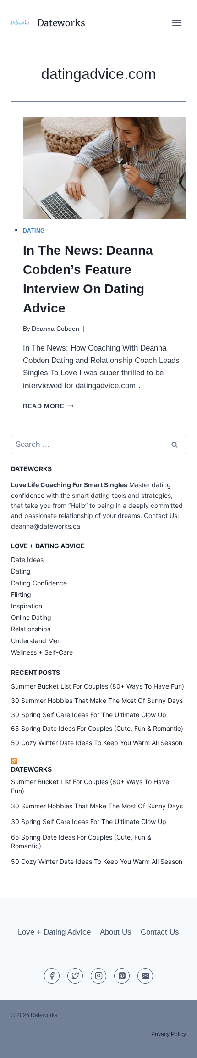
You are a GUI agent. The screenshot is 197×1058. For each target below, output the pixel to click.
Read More (48, 406)
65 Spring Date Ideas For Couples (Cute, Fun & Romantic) (97, 728)
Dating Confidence (39, 583)
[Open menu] (176, 23)
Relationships (30, 629)
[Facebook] (52, 976)
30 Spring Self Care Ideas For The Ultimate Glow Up (88, 714)
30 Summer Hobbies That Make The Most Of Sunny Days (97, 700)
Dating (34, 231)
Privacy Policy (168, 1034)
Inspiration (26, 606)
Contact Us (160, 932)
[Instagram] (98, 976)
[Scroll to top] (173, 1044)
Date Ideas (27, 559)
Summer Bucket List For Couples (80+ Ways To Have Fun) (97, 686)
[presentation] (104, 168)
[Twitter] (75, 976)
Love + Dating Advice (54, 932)
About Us (115, 932)
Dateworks (31, 769)
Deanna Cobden (55, 328)
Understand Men (36, 641)
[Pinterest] (122, 976)
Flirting (21, 594)
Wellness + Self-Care (42, 652)
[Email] (145, 976)
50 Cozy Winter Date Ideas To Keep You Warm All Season (96, 742)
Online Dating (31, 617)
